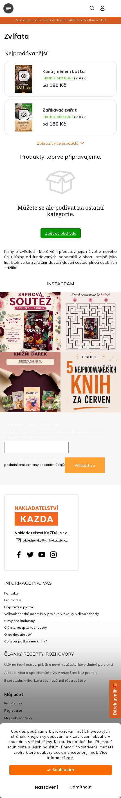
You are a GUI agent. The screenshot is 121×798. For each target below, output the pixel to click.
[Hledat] (92, 8)
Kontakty (11, 593)
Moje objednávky (18, 718)
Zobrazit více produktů (58, 143)
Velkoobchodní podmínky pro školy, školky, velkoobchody (51, 614)
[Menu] (8, 8)
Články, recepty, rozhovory (25, 627)
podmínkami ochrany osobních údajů (34, 464)
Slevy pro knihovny (19, 621)
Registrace (13, 710)
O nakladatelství (18, 634)
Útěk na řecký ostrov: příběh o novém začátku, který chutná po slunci (58, 664)
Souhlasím (63, 769)
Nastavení (46, 787)
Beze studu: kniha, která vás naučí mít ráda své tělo (45, 680)
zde (69, 757)
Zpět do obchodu (60, 233)
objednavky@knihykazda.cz (45, 540)
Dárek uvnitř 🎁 (115, 699)
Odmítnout (81, 787)
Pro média (12, 600)
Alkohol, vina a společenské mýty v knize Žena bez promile (50, 672)
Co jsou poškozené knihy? (25, 641)
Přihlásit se (85, 465)
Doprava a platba (19, 607)
